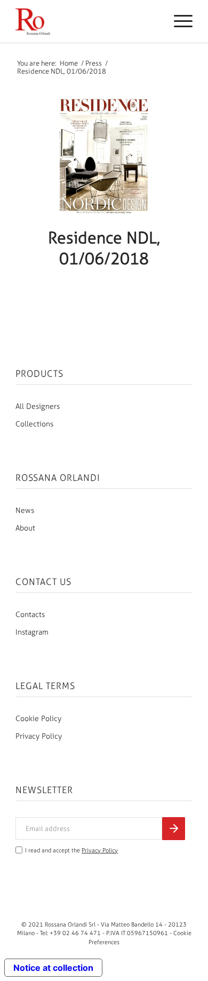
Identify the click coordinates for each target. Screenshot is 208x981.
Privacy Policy (38, 736)
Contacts (30, 614)
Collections (34, 424)
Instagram (32, 632)
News (24, 510)
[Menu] (178, 21)
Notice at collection (53, 967)
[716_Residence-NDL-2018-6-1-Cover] (104, 155)
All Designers (37, 406)
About (25, 528)
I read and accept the (71, 850)
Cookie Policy (38, 718)
